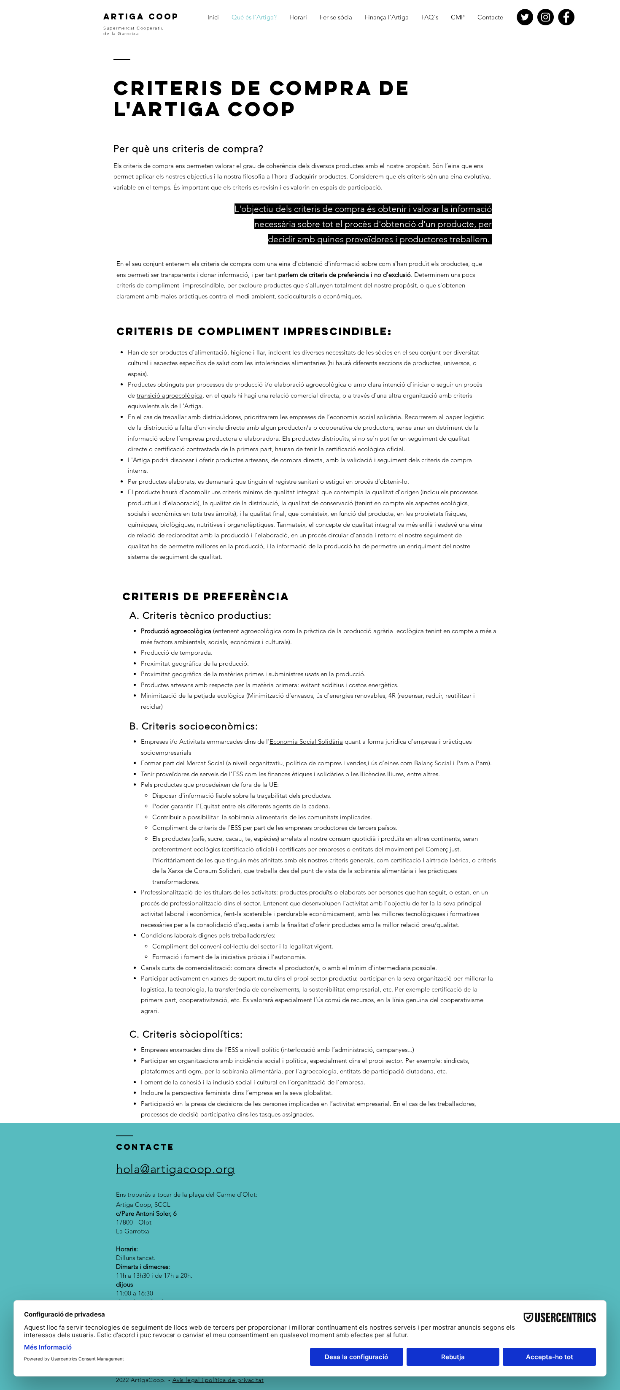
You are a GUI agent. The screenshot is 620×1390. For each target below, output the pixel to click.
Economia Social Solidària (306, 741)
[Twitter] (525, 17)
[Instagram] (545, 17)
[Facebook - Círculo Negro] (566, 17)
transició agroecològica (169, 395)
